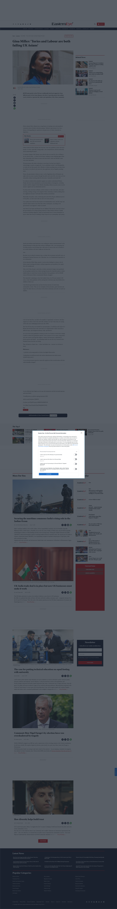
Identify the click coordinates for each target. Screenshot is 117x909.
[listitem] (58, 451)
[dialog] (58, 454)
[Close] (82, 433)
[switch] (75, 454)
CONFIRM (48, 474)
